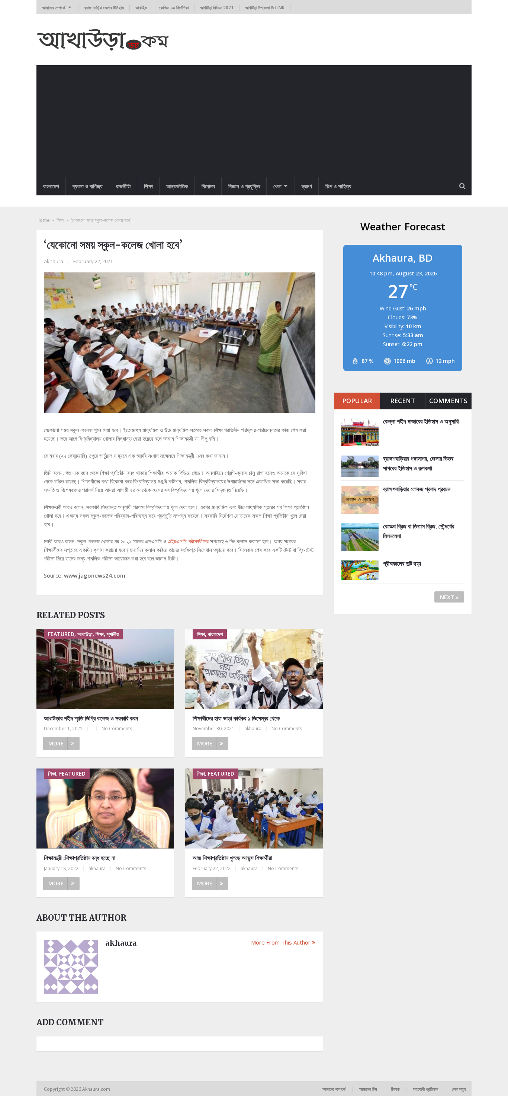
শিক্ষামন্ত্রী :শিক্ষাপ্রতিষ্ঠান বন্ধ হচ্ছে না (79, 858)
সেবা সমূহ (459, 1089)
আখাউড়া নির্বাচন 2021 (217, 7)
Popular (357, 400)
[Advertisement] (254, 121)
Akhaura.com (96, 1089)
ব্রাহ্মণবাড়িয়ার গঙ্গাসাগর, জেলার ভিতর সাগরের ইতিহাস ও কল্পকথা (418, 463)
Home (43, 220)
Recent (402, 400)
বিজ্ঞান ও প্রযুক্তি (244, 186)
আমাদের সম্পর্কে (53, 7)
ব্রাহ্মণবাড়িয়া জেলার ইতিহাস (104, 7)
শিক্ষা (148, 186)
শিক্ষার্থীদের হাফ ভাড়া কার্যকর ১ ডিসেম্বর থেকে (236, 718)
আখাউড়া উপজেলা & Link (264, 7)
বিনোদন (208, 186)
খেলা (277, 186)
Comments (448, 400)
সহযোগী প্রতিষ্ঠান (425, 1089)
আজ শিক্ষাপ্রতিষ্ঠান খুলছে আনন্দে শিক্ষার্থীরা (232, 858)
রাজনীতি (123, 186)
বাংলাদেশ (51, 186)
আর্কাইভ (141, 7)
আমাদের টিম (368, 1089)
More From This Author (281, 942)
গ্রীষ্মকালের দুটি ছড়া (402, 563)
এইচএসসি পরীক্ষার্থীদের (188, 541)
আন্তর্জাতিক (177, 186)
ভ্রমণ (307, 186)
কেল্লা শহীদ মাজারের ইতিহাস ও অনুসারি (421, 421)
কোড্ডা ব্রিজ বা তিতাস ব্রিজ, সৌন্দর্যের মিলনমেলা (418, 531)
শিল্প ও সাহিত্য (338, 186)
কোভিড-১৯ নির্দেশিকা (174, 7)
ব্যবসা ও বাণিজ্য (88, 186)
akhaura (53, 261)
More (56, 743)
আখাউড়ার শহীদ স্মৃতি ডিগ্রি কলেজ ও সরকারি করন (91, 718)
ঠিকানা (395, 1089)
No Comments (117, 728)
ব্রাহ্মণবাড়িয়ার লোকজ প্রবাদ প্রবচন (416, 489)
